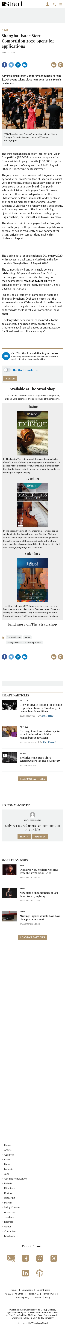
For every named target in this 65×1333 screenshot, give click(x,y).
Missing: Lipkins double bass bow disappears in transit (40, 917)
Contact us (10, 1231)
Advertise (9, 1212)
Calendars (32, 553)
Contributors (43, 1289)
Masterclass (11, 1236)
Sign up (10, 378)
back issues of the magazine (45, 398)
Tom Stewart (49, 742)
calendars (22, 398)
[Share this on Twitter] (11, 65)
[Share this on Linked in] (18, 65)
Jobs (6, 1173)
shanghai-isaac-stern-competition (24, 642)
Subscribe (9, 1197)
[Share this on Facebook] (4, 65)
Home (7, 1144)
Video (23, 753)
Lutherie (8, 1168)
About (7, 1226)
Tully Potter (47, 715)
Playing (32, 407)
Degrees (8, 1221)
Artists (8, 1149)
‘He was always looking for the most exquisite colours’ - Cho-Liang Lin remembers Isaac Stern (41, 708)
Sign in (21, 58)
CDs (15, 398)
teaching (48, 395)
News (5, 29)
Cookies (37, 1297)
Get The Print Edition (15, 1178)
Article (24, 701)
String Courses (12, 1207)
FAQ (47, 1297)
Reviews (8, 1192)
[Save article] (60, 65)
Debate (8, 1183)
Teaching (32, 478)
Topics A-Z (32, 1293)
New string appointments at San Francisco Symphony (39, 894)
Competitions (14, 637)
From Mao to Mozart (34, 281)
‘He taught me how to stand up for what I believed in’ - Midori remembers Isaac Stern (40, 734)
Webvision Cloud (39, 1323)
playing (36, 395)
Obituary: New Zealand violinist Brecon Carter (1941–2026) (39, 871)
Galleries (9, 1154)
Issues (7, 1159)
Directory (9, 1188)
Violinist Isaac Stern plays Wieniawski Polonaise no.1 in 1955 (40, 759)
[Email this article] (25, 65)
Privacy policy (22, 1297)
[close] (63, 58)
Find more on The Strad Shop (32, 624)
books (56, 395)
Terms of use (49, 1293)
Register (40, 836)
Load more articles (32, 779)
